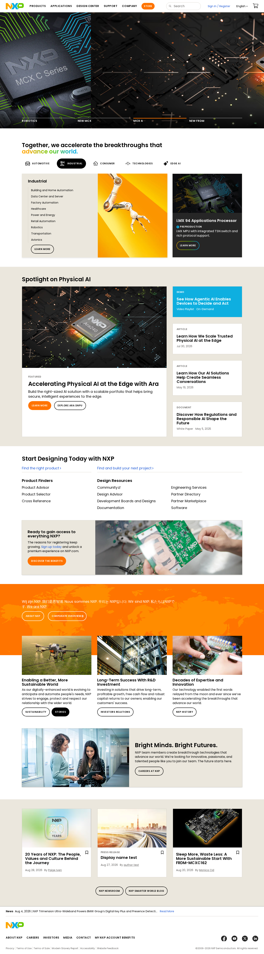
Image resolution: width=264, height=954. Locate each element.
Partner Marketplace (188, 501)
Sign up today (51, 547)
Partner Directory (185, 494)
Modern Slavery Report (65, 948)
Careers (32, 938)
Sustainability (35, 712)
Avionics (36, 240)
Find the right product (40, 468)
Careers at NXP (149, 771)
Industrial (37, 181)
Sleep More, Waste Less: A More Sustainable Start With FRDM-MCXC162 (204, 858)
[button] (242, 6)
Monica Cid (206, 870)
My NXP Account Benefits (115, 938)
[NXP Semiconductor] (15, 6)
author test (131, 865)
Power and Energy (43, 215)
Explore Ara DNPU (70, 405)
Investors (51, 938)
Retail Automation (43, 221)
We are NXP (37, 606)
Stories (60, 712)
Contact (83, 938)
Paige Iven (55, 870)
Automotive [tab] (40, 163)
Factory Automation (44, 203)
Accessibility (87, 948)
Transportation (41, 233)
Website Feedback (107, 948)
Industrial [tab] (75, 163)
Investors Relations (115, 712)
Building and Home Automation (52, 190)
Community (107, 487)
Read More (167, 911)
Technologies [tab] (142, 163)
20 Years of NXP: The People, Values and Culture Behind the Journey (53, 858)
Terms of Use (24, 948)
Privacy (10, 948)
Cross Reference (36, 501)
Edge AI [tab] (175, 163)
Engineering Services (189, 487)
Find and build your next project (124, 468)
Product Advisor (35, 487)
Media (67, 938)
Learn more (42, 249)
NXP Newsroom (109, 891)
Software (179, 507)
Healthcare (38, 209)
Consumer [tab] (107, 163)
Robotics (37, 227)
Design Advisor (110, 494)
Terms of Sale (42, 948)
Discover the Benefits (47, 561)
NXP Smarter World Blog (146, 891)
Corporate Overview (66, 616)
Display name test (119, 857)
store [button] (148, 6)
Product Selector (36, 494)
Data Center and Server (47, 196)
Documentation (110, 507)
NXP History (184, 712)
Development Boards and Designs (126, 501)
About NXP (33, 616)
